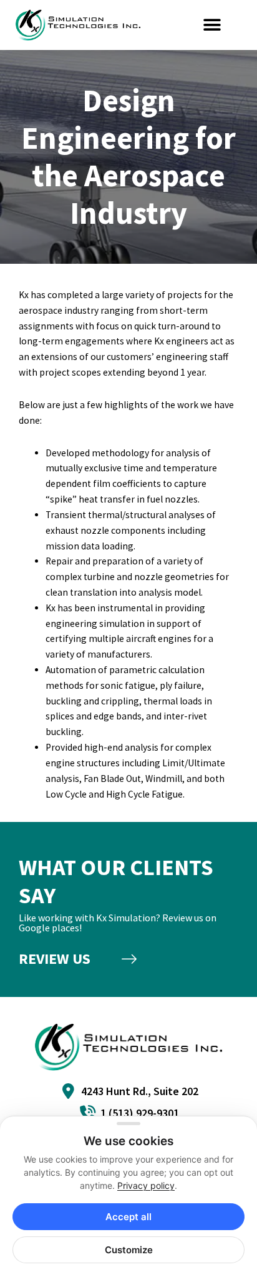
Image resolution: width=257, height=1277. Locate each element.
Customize (129, 1250)
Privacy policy (146, 1185)
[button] (212, 25)
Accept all (128, 1217)
